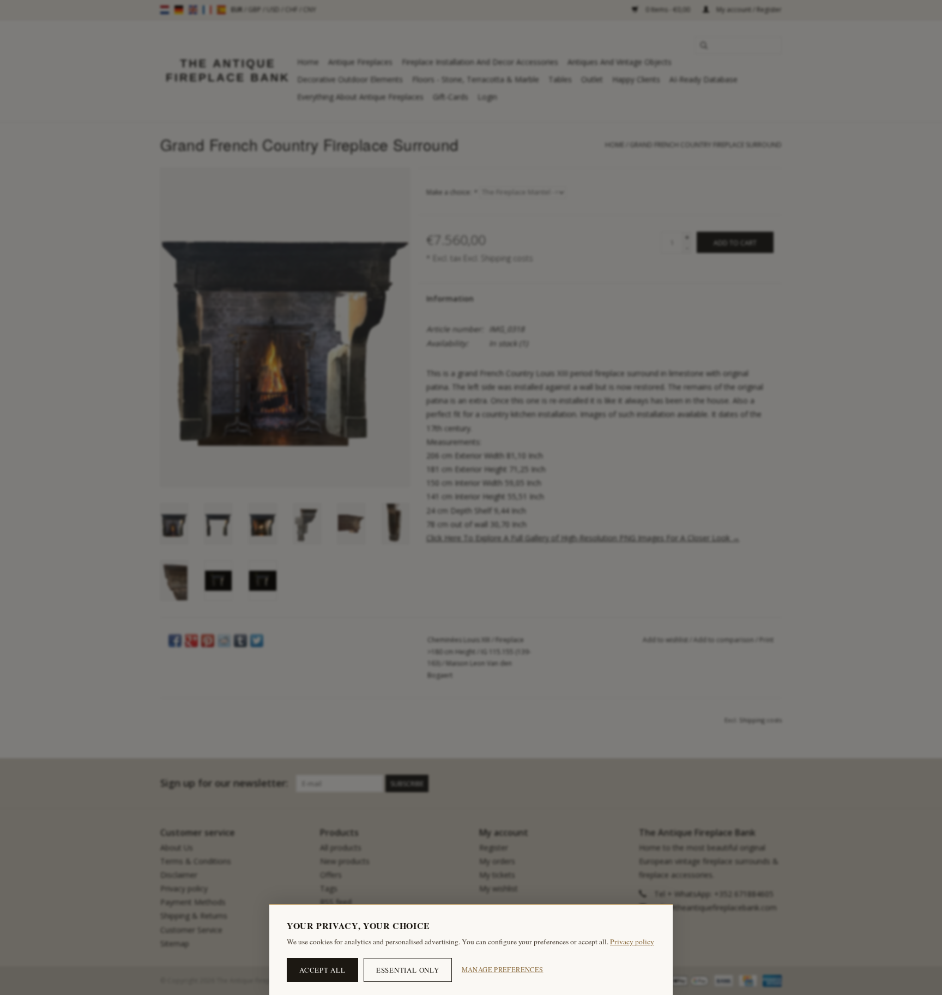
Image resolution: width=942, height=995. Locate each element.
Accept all (322, 970)
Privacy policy (632, 941)
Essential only (407, 970)
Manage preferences (503, 969)
